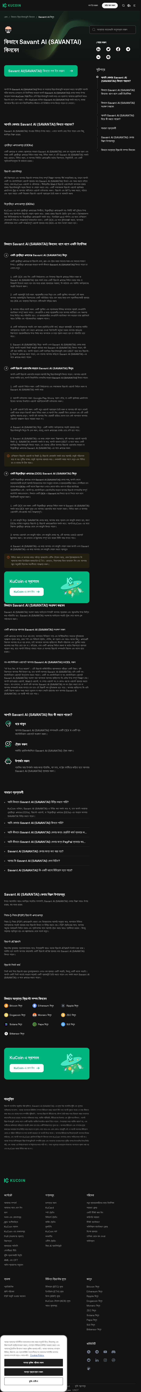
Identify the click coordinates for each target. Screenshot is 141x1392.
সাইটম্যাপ (90, 1241)
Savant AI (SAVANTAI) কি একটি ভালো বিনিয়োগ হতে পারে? (40, 870)
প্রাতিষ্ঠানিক (8, 1286)
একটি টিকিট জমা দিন (95, 1212)
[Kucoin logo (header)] (12, 5)
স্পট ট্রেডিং (50, 1212)
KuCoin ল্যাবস (11, 1226)
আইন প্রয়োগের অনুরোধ (13, 1264)
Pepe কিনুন (92, 1320)
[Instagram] (105, 1360)
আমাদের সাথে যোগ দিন (13, 1207)
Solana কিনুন (93, 1315)
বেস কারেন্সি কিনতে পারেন (45, 526)
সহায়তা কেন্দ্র (92, 1207)
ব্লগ (5, 1212)
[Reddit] (89, 1360)
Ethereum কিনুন (94, 1291)
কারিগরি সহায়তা (93, 1217)
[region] (33, 1363)
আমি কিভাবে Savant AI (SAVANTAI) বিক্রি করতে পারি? (38, 802)
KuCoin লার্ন (51, 1231)
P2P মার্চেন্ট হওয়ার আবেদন (14, 1296)
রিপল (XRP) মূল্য (52, 1296)
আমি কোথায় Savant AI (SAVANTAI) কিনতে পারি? (35, 823)
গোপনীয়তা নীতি (10, 1250)
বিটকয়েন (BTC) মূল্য (54, 1286)
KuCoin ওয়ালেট (21, 184)
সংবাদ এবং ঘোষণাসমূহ (12, 1217)
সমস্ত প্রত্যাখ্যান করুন (33, 1372)
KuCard (49, 1207)
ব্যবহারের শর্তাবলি (11, 1245)
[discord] (113, 1352)
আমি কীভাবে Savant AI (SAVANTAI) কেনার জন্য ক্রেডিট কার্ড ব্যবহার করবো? (48, 832)
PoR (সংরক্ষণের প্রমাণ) (14, 1236)
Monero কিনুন (93, 1305)
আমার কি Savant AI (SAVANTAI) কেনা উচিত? (34, 861)
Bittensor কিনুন (94, 1329)
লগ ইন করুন (93, 5)
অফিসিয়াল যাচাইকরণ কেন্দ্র (97, 1226)
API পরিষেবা (9, 1291)
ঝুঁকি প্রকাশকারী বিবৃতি (13, 1255)
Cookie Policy (37, 1355)
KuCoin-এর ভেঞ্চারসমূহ (14, 1231)
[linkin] (97, 1360)
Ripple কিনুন (92, 1296)
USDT (70, 351)
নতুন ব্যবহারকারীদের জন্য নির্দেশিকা (100, 1202)
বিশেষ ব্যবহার (92, 1231)
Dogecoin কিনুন (94, 1301)
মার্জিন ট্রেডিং (50, 1222)
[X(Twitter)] (89, 1352)
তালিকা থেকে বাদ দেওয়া (96, 1236)
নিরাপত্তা (8, 1241)
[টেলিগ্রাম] (97, 1352)
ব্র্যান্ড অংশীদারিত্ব (11, 1222)
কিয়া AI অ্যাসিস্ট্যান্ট (53, 1245)
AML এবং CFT (11, 1260)
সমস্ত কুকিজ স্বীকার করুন (33, 1362)
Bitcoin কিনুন (93, 1286)
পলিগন (67, 216)
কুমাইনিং (48, 1226)
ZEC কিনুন (91, 1310)
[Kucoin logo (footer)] (16, 1180)
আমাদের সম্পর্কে (10, 1202)
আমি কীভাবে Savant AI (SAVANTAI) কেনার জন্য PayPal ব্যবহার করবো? (48, 842)
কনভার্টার (48, 1236)
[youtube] (105, 1352)
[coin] (89, 1368)
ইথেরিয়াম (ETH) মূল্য (54, 1291)
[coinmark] (113, 1360)
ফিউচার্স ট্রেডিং (51, 1217)
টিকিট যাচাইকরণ (93, 1222)
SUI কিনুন (91, 1324)
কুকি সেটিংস (33, 1381)
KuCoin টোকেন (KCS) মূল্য (57, 1301)
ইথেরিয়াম (55, 216)
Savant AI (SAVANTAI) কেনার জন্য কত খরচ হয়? (35, 851)
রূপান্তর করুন (50, 1202)
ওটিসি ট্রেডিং (50, 1241)
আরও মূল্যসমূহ (51, 1305)
